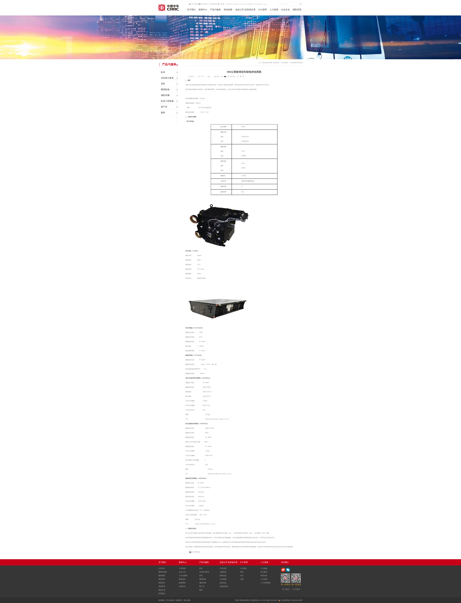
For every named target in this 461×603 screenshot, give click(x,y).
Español (250, 4)
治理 (241, 579)
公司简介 (161, 568)
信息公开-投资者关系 (245, 9)
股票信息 (223, 575)
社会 (241, 575)
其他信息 (223, 583)
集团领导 (161, 575)
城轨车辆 (202, 583)
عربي (265, 4)
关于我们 (191, 9)
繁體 (222, 4)
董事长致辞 (162, 572)
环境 (241, 572)
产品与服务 (215, 9)
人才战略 (264, 568)
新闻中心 (203, 9)
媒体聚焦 (182, 583)
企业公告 (182, 572)
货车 (201, 575)
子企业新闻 (183, 575)
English (228, 4)
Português (258, 4)
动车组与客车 (204, 572)
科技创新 (228, 9)
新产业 (201, 586)
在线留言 (178, 600)
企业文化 (285, 9)
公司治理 (223, 568)
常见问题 (170, 600)
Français (236, 4)
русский (243, 4)
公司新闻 (182, 568)
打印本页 (196, 552)
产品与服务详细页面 (296, 62)
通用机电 (202, 579)
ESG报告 (243, 568)
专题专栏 (182, 586)
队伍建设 (264, 572)
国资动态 (182, 579)
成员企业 (161, 590)
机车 (201, 568)
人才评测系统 (266, 583)
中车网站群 (213, 4)
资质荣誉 (161, 586)
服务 (201, 590)
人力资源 (274, 9)
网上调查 (187, 600)
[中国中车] (168, 7)
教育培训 (264, 575)
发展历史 (161, 583)
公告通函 (223, 579)
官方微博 (194, 4)
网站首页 (276, 62)
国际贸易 (297, 9)
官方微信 (203, 4)
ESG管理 (262, 9)
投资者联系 (224, 586)
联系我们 (161, 593)
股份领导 (161, 579)
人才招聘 (264, 579)
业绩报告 (223, 572)
